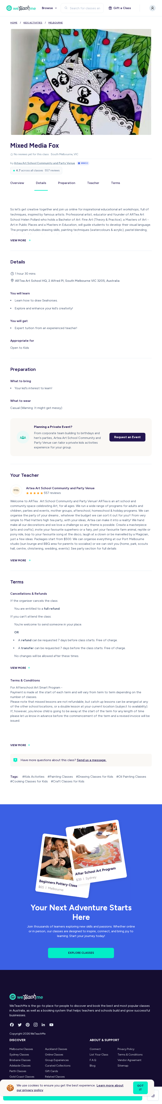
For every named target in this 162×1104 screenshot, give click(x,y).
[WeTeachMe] (21, 8)
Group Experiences (57, 1060)
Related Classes (55, 1076)
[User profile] (152, 8)
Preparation (66, 183)
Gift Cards (51, 1071)
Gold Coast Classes (21, 1076)
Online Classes (54, 1054)
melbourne (55, 22)
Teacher (93, 183)
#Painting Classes (60, 776)
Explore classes (81, 953)
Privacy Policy (126, 1049)
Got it (140, 1087)
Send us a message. (91, 760)
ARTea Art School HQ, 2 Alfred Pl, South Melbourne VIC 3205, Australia (67, 281)
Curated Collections (58, 1065)
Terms (115, 183)
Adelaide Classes (20, 1065)
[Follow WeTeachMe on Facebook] (11, 1024)
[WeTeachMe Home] (81, 997)
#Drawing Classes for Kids (94, 776)
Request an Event (127, 437)
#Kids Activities (33, 776)
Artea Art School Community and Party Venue (44, 163)
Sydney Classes (19, 1054)
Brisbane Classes (20, 1060)
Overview (17, 183)
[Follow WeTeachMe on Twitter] (19, 1024)
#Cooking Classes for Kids (29, 781)
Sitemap (123, 1065)
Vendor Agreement (129, 1060)
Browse (47, 8)
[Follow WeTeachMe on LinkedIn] (43, 1024)
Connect (95, 1049)
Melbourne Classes (21, 1049)
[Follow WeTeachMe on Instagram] (35, 1024)
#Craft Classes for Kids (67, 781)
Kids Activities (33, 22)
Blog (92, 1065)
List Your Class (99, 1054)
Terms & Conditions (130, 1054)
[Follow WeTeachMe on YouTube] (51, 1024)
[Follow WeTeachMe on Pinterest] (27, 1024)
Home (13, 22)
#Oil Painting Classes (131, 776)
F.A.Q (93, 1060)
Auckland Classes (56, 1049)
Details (41, 183)
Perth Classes (17, 1071)
